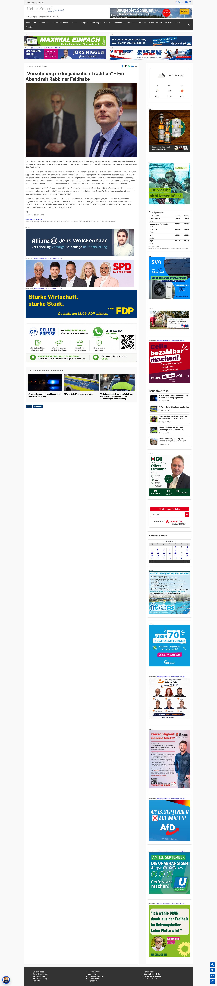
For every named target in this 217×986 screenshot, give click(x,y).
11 (152, 553)
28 (169, 558)
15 (175, 553)
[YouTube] (186, 2)
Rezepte (83, 22)
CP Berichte (44, 22)
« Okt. (153, 561)
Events (107, 22)
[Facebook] (176, 2)
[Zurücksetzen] (212, 981)
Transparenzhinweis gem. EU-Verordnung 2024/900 (46, 47)
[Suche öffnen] (189, 24)
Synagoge (38, 406)
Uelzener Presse (150, 978)
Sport (74, 22)
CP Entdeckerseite (60, 22)
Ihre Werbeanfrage (40, 978)
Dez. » (186, 561)
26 (158, 558)
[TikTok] (183, 2)
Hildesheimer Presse (152, 976)
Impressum (92, 981)
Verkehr (131, 22)
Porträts (36, 981)
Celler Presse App (40, 974)
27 (164, 558)
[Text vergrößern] (212, 964)
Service (141, 22)
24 (187, 555)
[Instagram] (179, 2)
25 (152, 558)
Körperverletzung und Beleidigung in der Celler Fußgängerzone (45, 395)
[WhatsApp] (190, 2)
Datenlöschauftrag (96, 976)
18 (152, 555)
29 (175, 558)
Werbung (92, 974)
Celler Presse (38, 972)
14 (169, 553)
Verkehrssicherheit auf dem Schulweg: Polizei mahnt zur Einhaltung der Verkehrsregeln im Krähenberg (116, 396)
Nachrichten (30, 22)
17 (187, 553)
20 (164, 555)
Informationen (39, 976)
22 (175, 555)
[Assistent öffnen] (6, 980)
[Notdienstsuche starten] (187, 514)
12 (158, 553)
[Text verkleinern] (212, 970)
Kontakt (28, 27)
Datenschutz (93, 978)
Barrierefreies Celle (152, 974)
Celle (45, 66)
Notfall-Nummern (172, 22)
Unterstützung (94, 972)
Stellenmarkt (118, 22)
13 (164, 553)
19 (158, 555)
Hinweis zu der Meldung (34, 219)
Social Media (154, 22)
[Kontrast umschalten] (212, 976)
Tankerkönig (156, 248)
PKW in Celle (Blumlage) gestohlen (78, 394)
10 (187, 550)
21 (169, 555)
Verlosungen (95, 22)
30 (181, 558)
